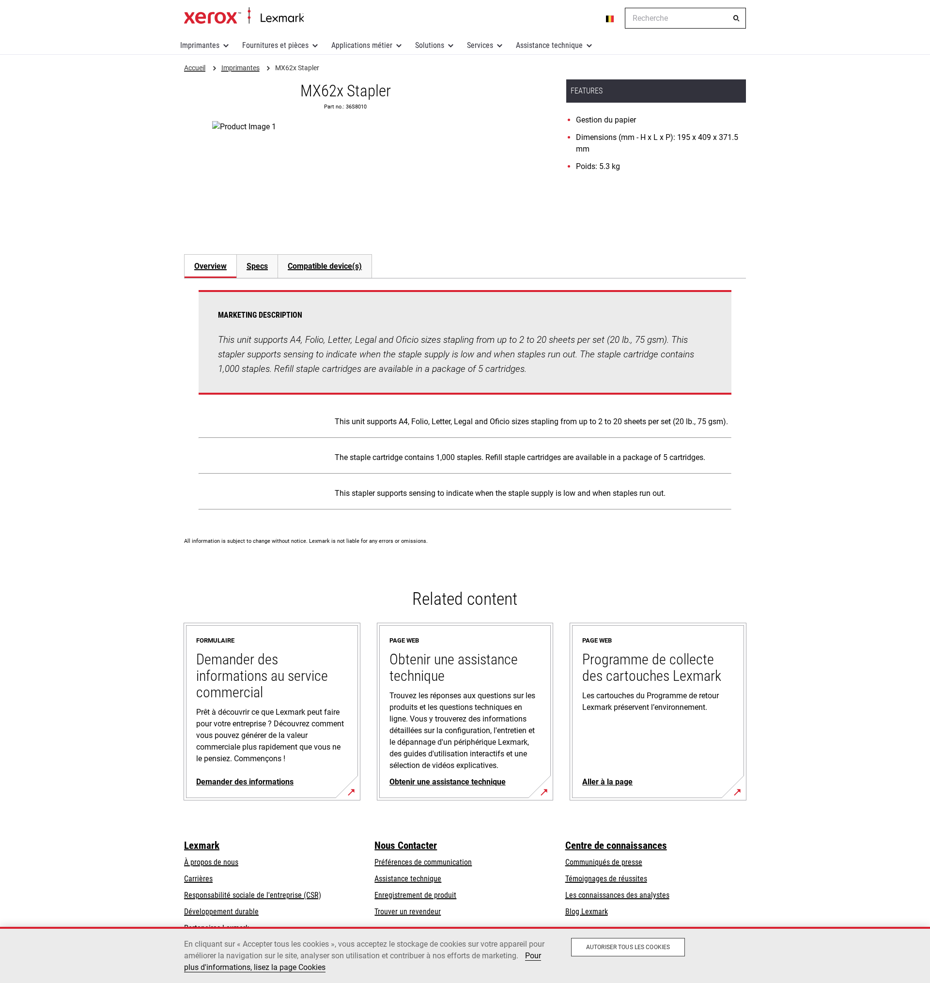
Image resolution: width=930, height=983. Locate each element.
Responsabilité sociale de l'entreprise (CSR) (252, 895)
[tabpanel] (465, 401)
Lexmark (201, 845)
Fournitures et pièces (275, 45)
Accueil (244, 16)
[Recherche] (736, 18)
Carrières (198, 878)
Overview (210, 266)
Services (480, 45)
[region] (465, 955)
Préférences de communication (423, 862)
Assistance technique (549, 45)
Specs (257, 266)
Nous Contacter (405, 845)
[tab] (210, 266)
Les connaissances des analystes (617, 895)
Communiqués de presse (603, 862)
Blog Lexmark (586, 911)
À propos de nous (211, 862)
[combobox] (685, 18)
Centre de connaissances (616, 845)
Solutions (429, 45)
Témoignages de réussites (606, 878)
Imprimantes (199, 45)
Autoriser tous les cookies (628, 947)
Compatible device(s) (325, 266)
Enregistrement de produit (415, 895)
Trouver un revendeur (407, 911)
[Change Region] (610, 18)
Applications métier (361, 45)
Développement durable (221, 911)
